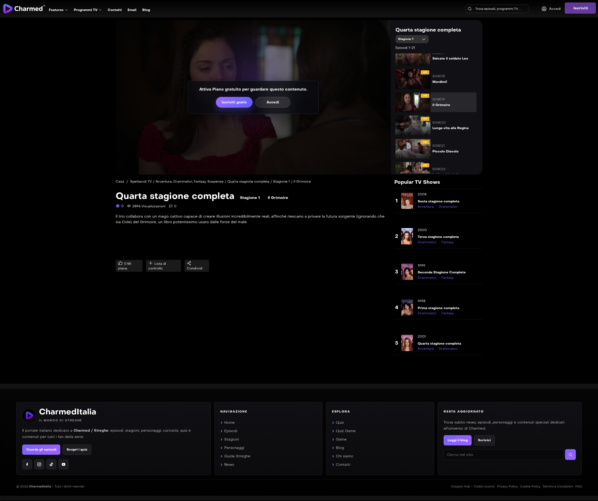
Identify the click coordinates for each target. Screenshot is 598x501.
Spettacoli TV (141, 181)
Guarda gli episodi (41, 450)
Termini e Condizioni (558, 486)
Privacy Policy (507, 486)
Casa (120, 181)
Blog (340, 448)
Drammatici (182, 181)
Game (341, 439)
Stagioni (231, 439)
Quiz (340, 422)
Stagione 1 (406, 39)
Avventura (164, 181)
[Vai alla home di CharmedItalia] (29, 415)
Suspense (215, 181)
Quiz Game (346, 431)
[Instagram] (39, 464)
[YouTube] (63, 464)
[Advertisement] (252, 242)
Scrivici (484, 440)
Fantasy (200, 181)
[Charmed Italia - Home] (24, 8)
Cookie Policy (530, 486)
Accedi (273, 102)
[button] (580, 8)
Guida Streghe (237, 456)
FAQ (578, 486)
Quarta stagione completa (428, 30)
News (229, 464)
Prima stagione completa (438, 308)
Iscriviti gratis (234, 102)
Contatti (343, 464)
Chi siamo (344, 456)
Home (229, 422)
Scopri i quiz (77, 450)
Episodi (230, 431)
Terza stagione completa (438, 237)
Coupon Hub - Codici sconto (473, 486)
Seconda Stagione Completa (442, 272)
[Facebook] (27, 464)
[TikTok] (51, 464)
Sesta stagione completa (438, 201)
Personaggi (234, 448)
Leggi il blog (458, 440)
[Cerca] (469, 9)
